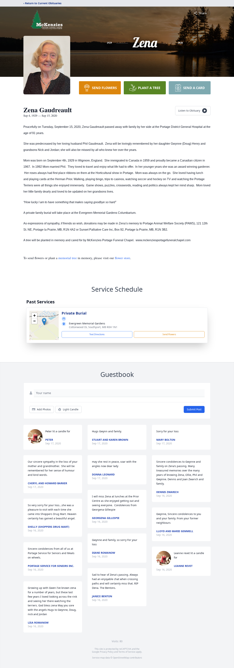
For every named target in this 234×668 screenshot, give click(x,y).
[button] (44, 321)
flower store (122, 258)
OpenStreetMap (121, 657)
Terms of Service (126, 651)
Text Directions (97, 334)
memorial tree (67, 258)
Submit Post (194, 409)
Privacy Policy (107, 651)
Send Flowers (169, 334)
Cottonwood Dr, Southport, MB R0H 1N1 (93, 327)
